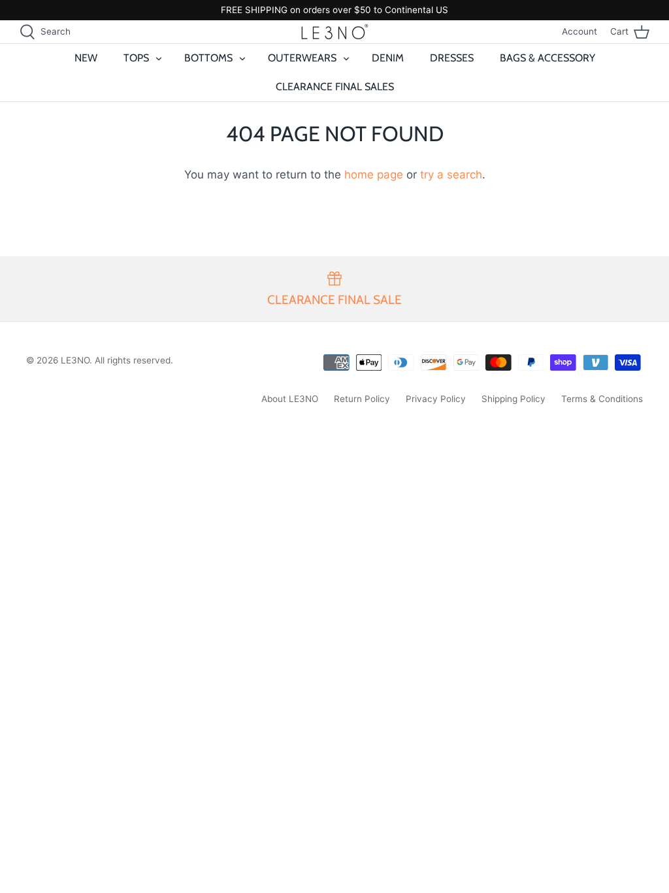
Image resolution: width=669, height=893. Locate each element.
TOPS (136, 58)
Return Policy (362, 399)
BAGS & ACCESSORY (547, 58)
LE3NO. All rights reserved (116, 360)
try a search (451, 174)
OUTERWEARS (302, 58)
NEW (85, 58)
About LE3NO (289, 399)
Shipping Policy (513, 399)
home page (373, 174)
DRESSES (452, 58)
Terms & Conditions (602, 399)
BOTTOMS (208, 58)
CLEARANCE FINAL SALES (335, 86)
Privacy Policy (436, 399)
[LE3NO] (334, 32)
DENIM (388, 58)
